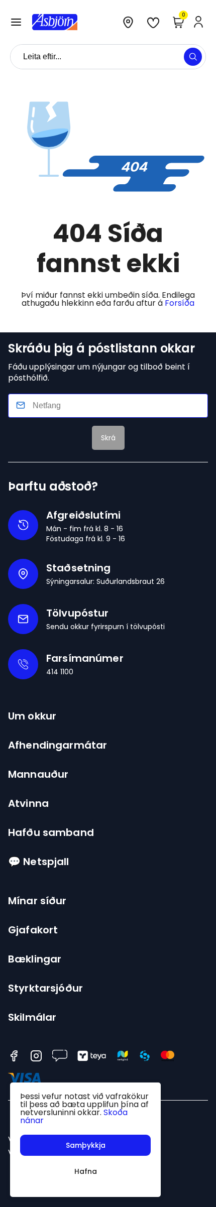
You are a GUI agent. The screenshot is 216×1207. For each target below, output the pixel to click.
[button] (16, 22)
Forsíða (179, 303)
